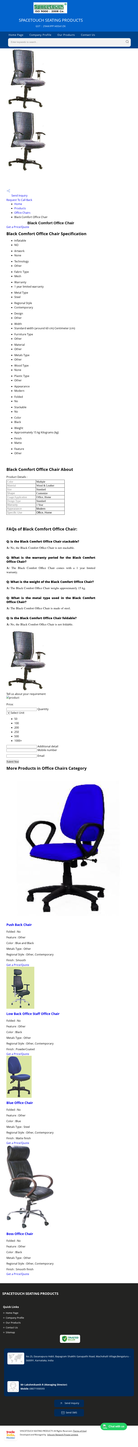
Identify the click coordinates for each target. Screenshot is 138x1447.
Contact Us (88, 34)
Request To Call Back (19, 200)
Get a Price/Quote (17, 227)
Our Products (66, 34)
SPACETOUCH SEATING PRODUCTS (51, 22)
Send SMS (71, 1412)
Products (20, 208)
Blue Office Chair (19, 1103)
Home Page (16, 34)
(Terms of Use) (80, 1431)
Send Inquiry (19, 195)
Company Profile (40, 34)
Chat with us (116, 1426)
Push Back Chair (19, 925)
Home (18, 204)
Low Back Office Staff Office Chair (33, 1014)
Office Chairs (22, 213)
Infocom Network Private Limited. (62, 1434)
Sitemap (10, 1332)
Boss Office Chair (19, 1234)
